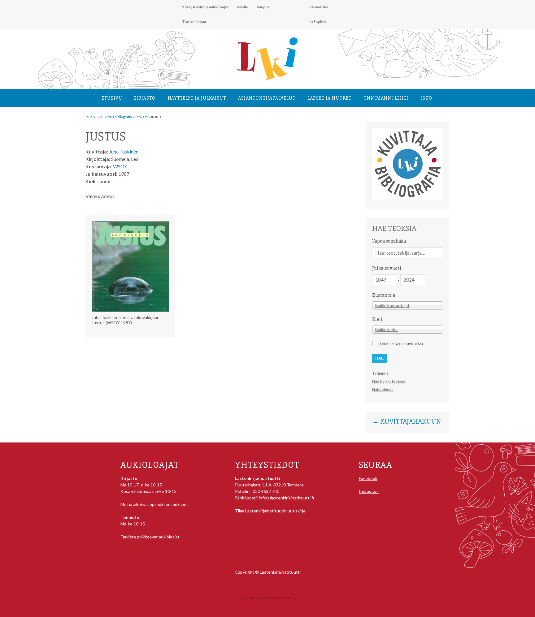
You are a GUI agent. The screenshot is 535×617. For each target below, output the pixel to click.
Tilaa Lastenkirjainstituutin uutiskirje (270, 510)
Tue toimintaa (194, 21)
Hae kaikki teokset (389, 381)
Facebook (368, 478)
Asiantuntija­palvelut (266, 98)
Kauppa (263, 7)
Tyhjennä (380, 373)
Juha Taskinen (123, 151)
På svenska (318, 7)
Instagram (369, 491)
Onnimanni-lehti (385, 98)
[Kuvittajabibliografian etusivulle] (407, 198)
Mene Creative (283, 598)
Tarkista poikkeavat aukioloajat (150, 536)
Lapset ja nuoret (329, 98)
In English (317, 21)
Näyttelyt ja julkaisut (197, 98)
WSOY (120, 166)
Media (242, 7)
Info (426, 98)
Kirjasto (144, 98)
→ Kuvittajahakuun (406, 421)
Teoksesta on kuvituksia (401, 343)
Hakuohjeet (382, 389)
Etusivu (112, 98)
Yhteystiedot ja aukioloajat (205, 7)
